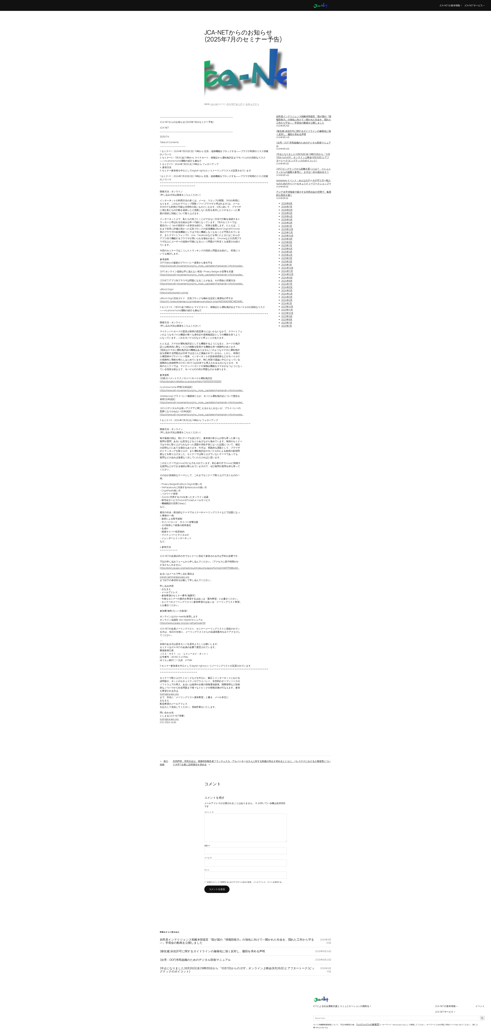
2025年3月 (286, 258)
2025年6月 (286, 248)
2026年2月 (286, 222)
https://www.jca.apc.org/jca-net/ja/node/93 (182, 622)
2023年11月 (287, 309)
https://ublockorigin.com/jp (174, 292)
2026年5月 (286, 213)
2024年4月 (287, 293)
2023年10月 (287, 313)
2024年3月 (286, 296)
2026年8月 (286, 203)
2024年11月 (287, 271)
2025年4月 (286, 254)
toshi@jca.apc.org (169, 694)
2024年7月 (286, 283)
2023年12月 (287, 306)
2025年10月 (287, 235)
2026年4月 (287, 216)
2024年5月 (286, 290)
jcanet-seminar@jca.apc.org (174, 576)
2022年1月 (286, 325)
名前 (207, 845)
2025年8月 (286, 242)
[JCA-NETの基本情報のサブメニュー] (461, 5)
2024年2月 (286, 300)
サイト (207, 870)
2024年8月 (286, 280)
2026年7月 (286, 206)
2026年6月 (287, 209)
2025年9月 (286, 238)
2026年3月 (286, 219)
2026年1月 (286, 226)
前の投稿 (164, 763)
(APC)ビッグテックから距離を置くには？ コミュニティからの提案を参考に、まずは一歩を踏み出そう (303, 170)
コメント (209, 812)
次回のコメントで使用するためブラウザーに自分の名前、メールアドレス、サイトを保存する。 (245, 882)
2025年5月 (286, 251)
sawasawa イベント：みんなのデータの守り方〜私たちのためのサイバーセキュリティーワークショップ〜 (303, 182)
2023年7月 (286, 322)
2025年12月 (287, 229)
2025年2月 (286, 261)
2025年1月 (286, 264)
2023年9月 (286, 316)
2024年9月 (287, 277)
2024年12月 (287, 267)
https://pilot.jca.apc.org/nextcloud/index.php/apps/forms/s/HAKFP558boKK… (199, 567)
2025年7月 (286, 245)
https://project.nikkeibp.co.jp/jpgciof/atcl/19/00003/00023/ (191, 381)
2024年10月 (287, 274)
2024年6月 (287, 287)
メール (208, 857)
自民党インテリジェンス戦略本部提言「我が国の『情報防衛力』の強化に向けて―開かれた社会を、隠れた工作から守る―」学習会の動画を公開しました (303, 119)
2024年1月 (286, 303)
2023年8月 (286, 319)
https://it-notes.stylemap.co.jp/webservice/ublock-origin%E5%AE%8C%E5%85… (202, 301)
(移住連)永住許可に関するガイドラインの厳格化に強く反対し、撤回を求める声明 (303, 133)
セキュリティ (252, 104)
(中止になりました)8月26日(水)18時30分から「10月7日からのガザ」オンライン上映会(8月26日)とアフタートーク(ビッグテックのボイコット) (303, 157)
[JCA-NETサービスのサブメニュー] (484, 5)
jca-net (214, 104)
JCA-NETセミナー (235, 104)
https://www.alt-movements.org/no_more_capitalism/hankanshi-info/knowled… (202, 265)
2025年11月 (287, 232)
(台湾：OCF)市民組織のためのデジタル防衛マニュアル (195, 959)
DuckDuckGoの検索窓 (367, 1024)
